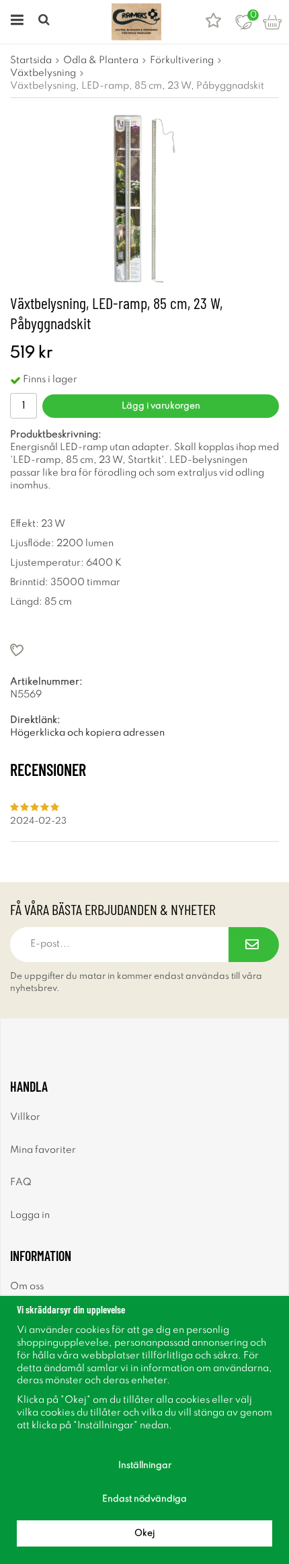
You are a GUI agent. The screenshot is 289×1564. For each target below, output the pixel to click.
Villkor (25, 1117)
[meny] (15, 22)
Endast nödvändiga (144, 1499)
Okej (144, 1533)
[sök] (45, 22)
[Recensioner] (213, 22)
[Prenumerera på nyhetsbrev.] (254, 944)
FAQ (21, 1182)
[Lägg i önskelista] (144, 650)
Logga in (30, 1215)
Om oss (27, 1286)
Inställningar (144, 1465)
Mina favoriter (43, 1150)
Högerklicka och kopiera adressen (87, 733)
